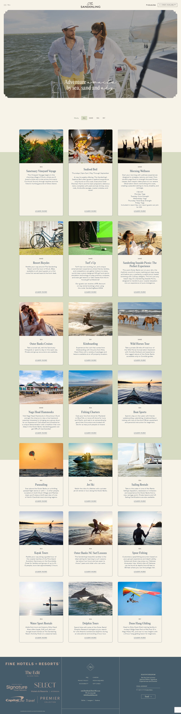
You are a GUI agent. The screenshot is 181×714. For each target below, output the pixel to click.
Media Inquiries (98, 680)
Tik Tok (83, 700)
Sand (91, 118)
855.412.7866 (152, 5)
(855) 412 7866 (91, 693)
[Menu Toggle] (6, 5)
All (84, 118)
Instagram (90, 700)
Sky (104, 118)
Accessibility (83, 683)
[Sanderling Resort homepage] (90, 5)
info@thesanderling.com (90, 695)
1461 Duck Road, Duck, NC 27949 (90, 691)
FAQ (87, 677)
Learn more (41, 211)
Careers (95, 677)
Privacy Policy (83, 680)
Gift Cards (96, 683)
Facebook (97, 700)
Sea (98, 118)
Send (147, 696)
